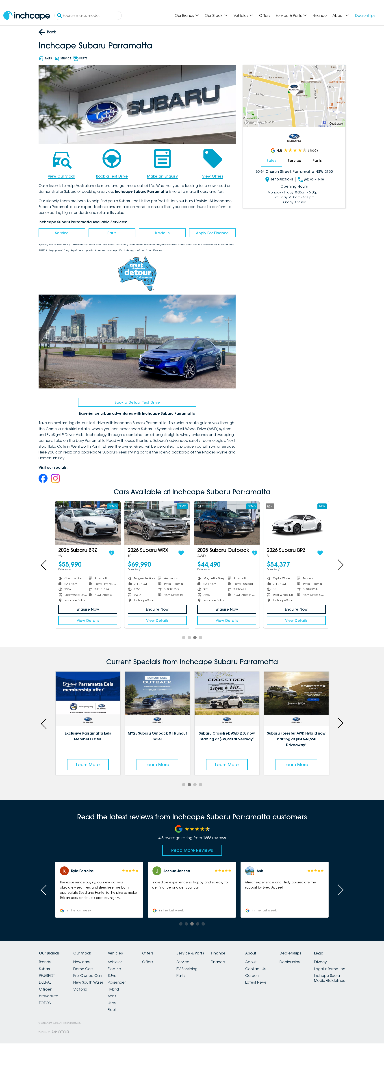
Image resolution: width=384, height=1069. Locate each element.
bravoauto (48, 996)
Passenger (117, 982)
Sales (271, 160)
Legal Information (329, 969)
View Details (88, 620)
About (338, 15)
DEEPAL (45, 982)
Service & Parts (289, 15)
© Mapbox (336, 123)
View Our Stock (61, 176)
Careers (252, 975)
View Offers (212, 176)
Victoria (80, 989)
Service (62, 233)
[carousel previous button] (44, 565)
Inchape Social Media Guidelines (329, 978)
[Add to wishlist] (111, 553)
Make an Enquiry (162, 176)
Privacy (320, 962)
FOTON (45, 1003)
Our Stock (213, 15)
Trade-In (162, 233)
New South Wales (88, 982)
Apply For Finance (212, 233)
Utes (111, 1003)
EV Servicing (186, 969)
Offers (264, 15)
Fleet (112, 1009)
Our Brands (184, 15)
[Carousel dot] (183, 637)
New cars (81, 962)
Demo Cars (83, 969)
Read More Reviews (192, 850)
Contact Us (255, 969)
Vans (112, 996)
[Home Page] (26, 15)
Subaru (45, 969)
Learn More (69, 764)
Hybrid (113, 989)
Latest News (255, 982)
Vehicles (241, 15)
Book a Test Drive (112, 176)
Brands (44, 962)
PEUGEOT (47, 975)
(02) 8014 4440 (314, 179)
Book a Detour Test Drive (137, 402)
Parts (112, 233)
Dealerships (365, 15)
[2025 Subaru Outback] (227, 523)
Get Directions (282, 179)
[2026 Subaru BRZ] (88, 523)
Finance (320, 15)
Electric (114, 969)
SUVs (111, 975)
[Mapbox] (255, 122)
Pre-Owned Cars (87, 975)
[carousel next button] (340, 565)
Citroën (45, 989)
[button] (99, 890)
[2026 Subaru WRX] (157, 523)
